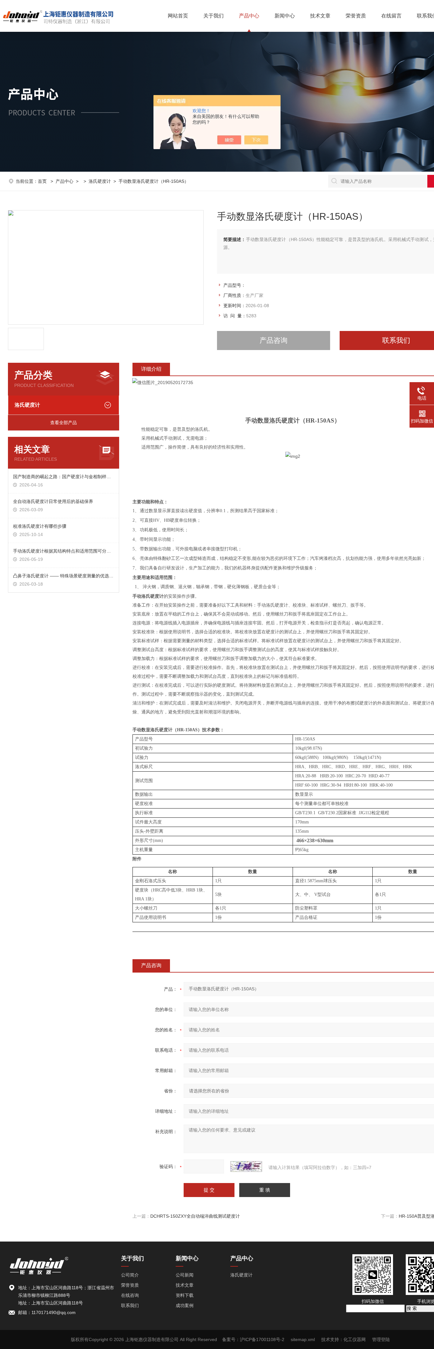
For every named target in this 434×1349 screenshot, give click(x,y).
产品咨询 (274, 340)
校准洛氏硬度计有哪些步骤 (39, 526)
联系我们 (130, 1305)
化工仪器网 (354, 1339)
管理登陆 (381, 1339)
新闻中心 (285, 15)
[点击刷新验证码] (246, 1166)
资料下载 (184, 1295)
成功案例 (184, 1305)
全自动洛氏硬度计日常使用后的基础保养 (53, 501)
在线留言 (391, 15)
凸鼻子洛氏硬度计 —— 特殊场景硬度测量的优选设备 (63, 575)
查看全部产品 (63, 422)
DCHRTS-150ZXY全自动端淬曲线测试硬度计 (195, 1216)
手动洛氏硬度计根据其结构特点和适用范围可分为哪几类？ (63, 551)
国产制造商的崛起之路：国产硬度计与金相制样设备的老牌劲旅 (63, 476)
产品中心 (249, 15)
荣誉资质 (356, 15)
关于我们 (213, 15)
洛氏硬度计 (100, 181)
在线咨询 (130, 1295)
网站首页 (178, 15)
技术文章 (320, 15)
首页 (43, 181)
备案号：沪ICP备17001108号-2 (253, 1339)
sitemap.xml (303, 1339)
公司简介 (130, 1274)
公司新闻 (184, 1274)
